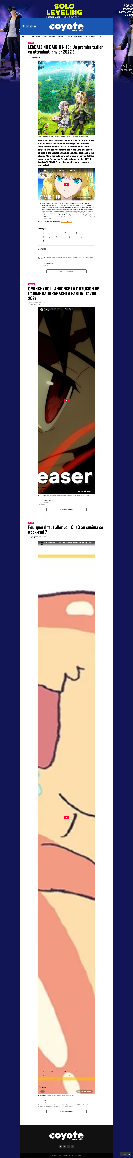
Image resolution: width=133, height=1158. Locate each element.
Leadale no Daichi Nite (68, 257)
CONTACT (99, 36)
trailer (41, 258)
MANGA (38, 36)
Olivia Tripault (34, 57)
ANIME (32, 36)
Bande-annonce (56, 257)
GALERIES (60, 36)
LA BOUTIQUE (78, 36)
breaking (69, 495)
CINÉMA (45, 36)
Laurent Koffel (34, 304)
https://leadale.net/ (66, 222)
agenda (50, 495)
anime (49, 257)
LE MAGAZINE (68, 36)
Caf (32, 537)
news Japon (82, 257)
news (76, 257)
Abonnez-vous (126, 1154)
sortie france (81, 495)
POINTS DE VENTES (89, 36)
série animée (90, 257)
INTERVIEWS (52, 36)
